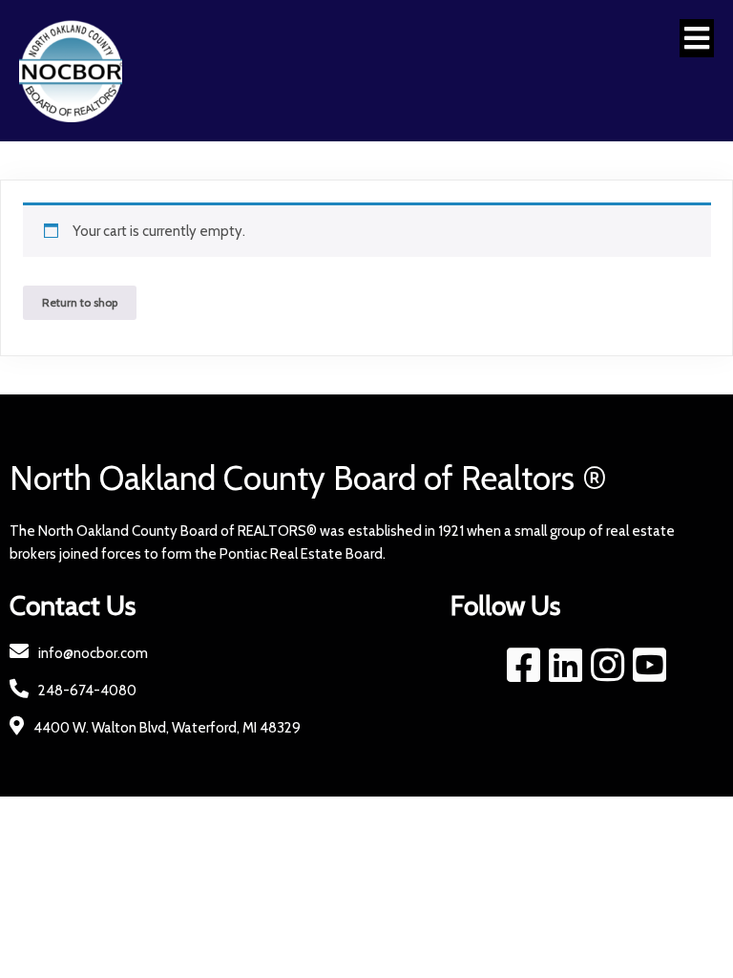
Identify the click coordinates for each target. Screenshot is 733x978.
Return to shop (79, 302)
